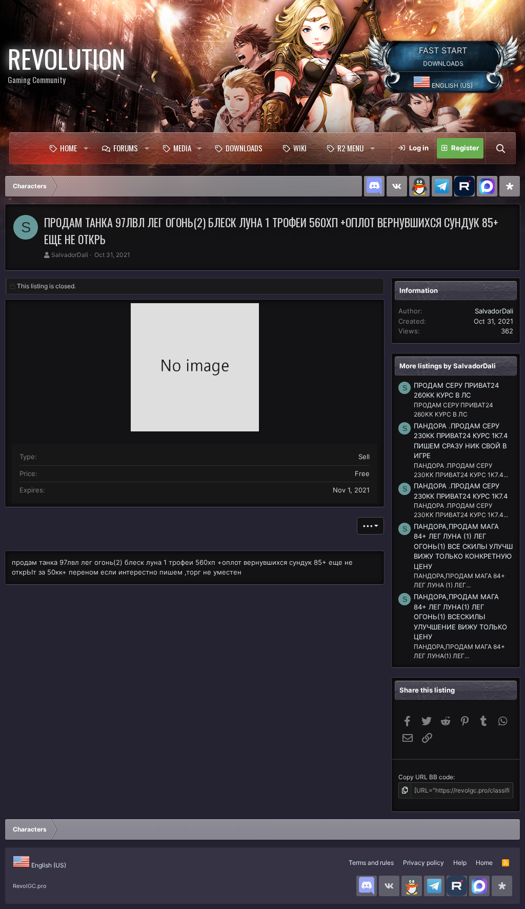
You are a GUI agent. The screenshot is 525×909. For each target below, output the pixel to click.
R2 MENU (350, 147)
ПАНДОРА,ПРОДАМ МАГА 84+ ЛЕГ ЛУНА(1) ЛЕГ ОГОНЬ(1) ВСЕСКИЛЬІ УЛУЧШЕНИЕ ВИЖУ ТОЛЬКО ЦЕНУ (460, 616)
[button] (85, 148)
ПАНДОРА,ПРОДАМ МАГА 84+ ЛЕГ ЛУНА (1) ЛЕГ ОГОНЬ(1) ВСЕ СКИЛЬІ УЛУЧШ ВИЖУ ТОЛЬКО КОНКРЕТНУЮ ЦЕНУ (463, 546)
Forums (125, 147)
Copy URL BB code (425, 777)
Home (68, 147)
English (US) (451, 85)
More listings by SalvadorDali (447, 366)
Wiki (300, 147)
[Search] (500, 148)
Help (460, 862)
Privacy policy (423, 862)
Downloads (244, 147)
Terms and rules (371, 862)
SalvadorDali (69, 255)
